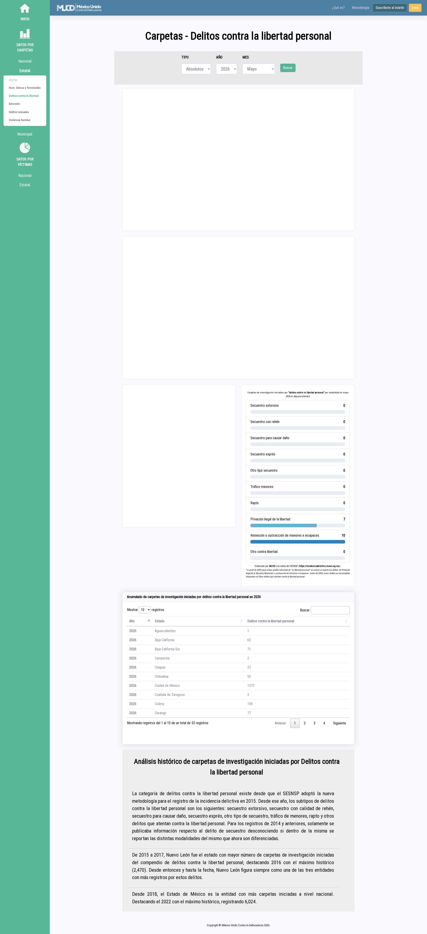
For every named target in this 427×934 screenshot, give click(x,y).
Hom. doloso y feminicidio (25, 87)
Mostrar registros (145, 610)
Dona (415, 8)
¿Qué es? (338, 8)
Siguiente (339, 723)
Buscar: (305, 610)
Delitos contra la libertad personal (270, 621)
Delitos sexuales (19, 112)
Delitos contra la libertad (24, 95)
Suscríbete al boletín (390, 8)
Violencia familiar (19, 120)
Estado (159, 621)
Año (132, 621)
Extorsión (14, 103)
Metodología (360, 8)
